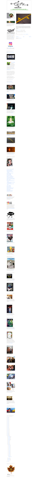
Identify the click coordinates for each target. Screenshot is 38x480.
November (9, 437)
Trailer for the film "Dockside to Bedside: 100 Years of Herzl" (11, 182)
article (12, 231)
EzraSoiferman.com (10, 23)
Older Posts (30, 36)
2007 (8, 435)
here (12, 79)
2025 (8, 418)
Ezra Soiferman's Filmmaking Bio (10, 169)
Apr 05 (9, 453)
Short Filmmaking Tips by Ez (10, 190)
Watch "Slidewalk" (9, 189)
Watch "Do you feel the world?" (10, 188)
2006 (8, 461)
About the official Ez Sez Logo (10, 177)
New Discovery (18, 12)
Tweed (12, 34)
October (9, 438)
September (9, 439)
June (8, 442)
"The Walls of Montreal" (10, 99)
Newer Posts (17, 36)
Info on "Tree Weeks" (9, 186)
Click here (10, 391)
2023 (8, 420)
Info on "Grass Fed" (9, 179)
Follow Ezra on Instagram (9, 170)
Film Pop (11, 218)
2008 (8, 434)
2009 (8, 433)
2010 (8, 432)
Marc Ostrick (11, 327)
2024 (8, 419)
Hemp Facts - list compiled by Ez (10, 176)
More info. (13, 280)
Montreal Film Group (9, 197)
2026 (8, 417)
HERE (12, 37)
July (8, 441)
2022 (8, 421)
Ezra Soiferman (13, 62)
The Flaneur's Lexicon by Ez (9, 191)
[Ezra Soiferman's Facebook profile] (10, 52)
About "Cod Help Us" (9, 185)
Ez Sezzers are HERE (9, 174)
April (8, 444)
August (9, 440)
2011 (8, 431)
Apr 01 (9, 455)
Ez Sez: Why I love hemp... (9, 175)
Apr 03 (9, 454)
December (9, 436)
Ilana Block (11, 81)
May (8, 443)
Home (23, 36)
